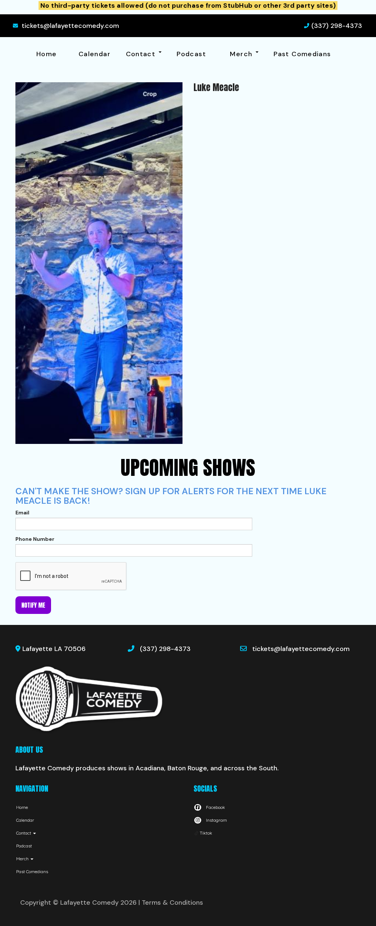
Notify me (33, 605)
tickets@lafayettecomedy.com (70, 25)
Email (22, 512)
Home (46, 54)
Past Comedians (302, 54)
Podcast (191, 54)
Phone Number (34, 539)
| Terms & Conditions (170, 902)
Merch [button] (242, 54)
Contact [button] (142, 54)
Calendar (95, 54)
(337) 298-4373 (336, 25)
